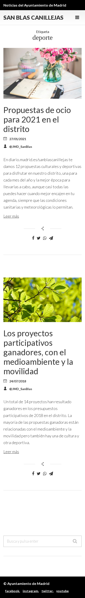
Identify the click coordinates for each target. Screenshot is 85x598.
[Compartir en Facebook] (33, 238)
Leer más (11, 216)
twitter (47, 591)
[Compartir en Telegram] (51, 238)
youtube (62, 591)
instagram (30, 591)
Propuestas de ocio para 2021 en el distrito (37, 119)
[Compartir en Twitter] (39, 238)
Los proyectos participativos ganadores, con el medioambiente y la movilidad (38, 352)
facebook (12, 591)
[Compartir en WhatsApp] (44, 238)
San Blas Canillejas (33, 17)
